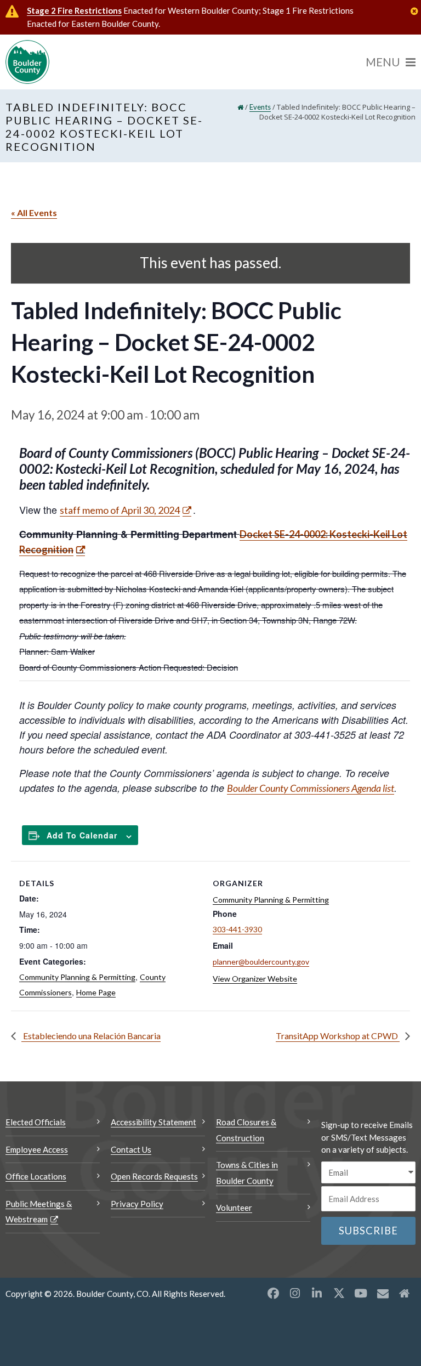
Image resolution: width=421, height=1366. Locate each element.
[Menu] (391, 62)
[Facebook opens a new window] (273, 1293)
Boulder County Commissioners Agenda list (310, 788)
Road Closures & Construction (246, 1130)
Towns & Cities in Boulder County (247, 1173)
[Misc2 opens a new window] (405, 1293)
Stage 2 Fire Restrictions (74, 10)
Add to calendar (82, 835)
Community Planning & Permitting (77, 977)
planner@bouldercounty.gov (261, 961)
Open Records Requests (154, 1176)
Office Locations (35, 1176)
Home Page (96, 992)
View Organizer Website (255, 978)
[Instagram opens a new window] (295, 1293)
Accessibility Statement (153, 1122)
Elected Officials (35, 1122)
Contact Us (131, 1149)
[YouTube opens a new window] (361, 1293)
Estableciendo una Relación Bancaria (91, 1035)
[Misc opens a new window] (383, 1293)
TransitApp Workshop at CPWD (338, 1035)
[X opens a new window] (339, 1293)
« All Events (34, 212)
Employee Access (36, 1149)
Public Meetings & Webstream (38, 1212)
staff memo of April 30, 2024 (120, 510)
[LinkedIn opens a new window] (317, 1293)
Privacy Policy (137, 1204)
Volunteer (234, 1207)
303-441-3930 (237, 929)
